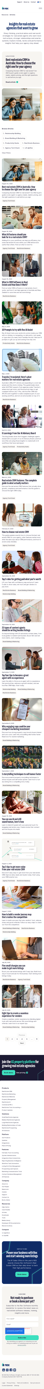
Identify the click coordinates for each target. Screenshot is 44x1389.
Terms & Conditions (23, 1383)
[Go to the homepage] (6, 1364)
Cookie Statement (7, 1385)
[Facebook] (11, 1370)
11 (36, 1039)
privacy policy (22, 1345)
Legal (3, 1383)
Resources (5, 15)
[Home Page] (5, 8)
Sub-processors (35, 1383)
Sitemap (16, 1385)
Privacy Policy (11, 1383)
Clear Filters (6, 153)
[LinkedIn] (3, 1370)
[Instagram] (7, 1370)
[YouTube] (14, 1370)
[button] (39, 2)
